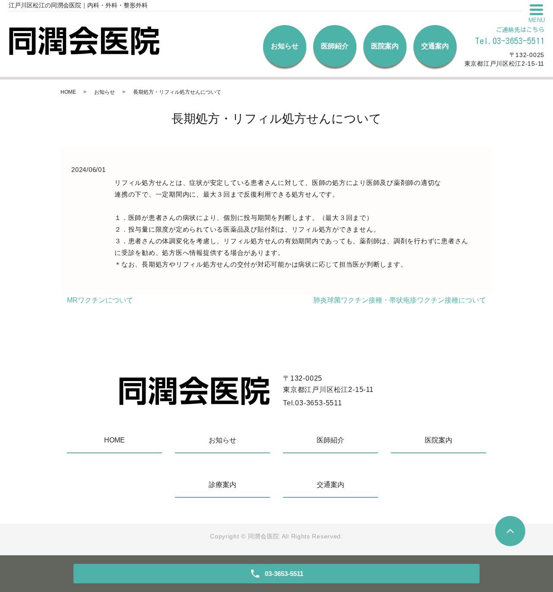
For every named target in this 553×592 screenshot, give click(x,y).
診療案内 (222, 484)
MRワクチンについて (100, 300)
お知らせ (285, 46)
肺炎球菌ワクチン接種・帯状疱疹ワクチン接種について (399, 300)
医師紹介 (335, 46)
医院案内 (385, 46)
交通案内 (435, 46)
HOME (68, 92)
